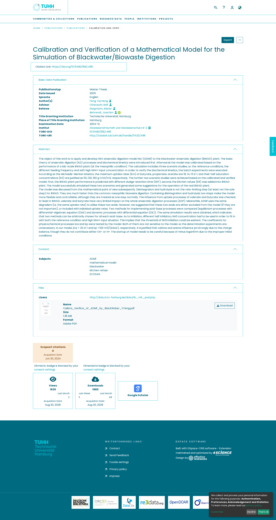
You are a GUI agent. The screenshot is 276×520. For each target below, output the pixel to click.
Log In (232, 7)
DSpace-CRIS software (202, 448)
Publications (87, 18)
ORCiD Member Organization (106, 502)
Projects (166, 18)
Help (224, 7)
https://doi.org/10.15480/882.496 (72, 67)
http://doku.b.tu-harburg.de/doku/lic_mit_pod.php (122, 297)
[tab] (138, 80)
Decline (251, 511)
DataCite (128, 502)
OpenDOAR (179, 502)
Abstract (44, 149)
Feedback (273, 146)
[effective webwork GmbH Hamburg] (198, 458)
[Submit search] (216, 7)
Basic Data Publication (52, 80)
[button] (240, 8)
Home (37, 28)
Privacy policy (118, 469)
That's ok (263, 511)
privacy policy (253, 505)
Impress (114, 476)
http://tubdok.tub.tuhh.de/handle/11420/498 (118, 135)
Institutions (147, 18)
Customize (217, 511)
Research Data (111, 18)
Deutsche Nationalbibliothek (80, 502)
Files (41, 288)
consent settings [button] (44, 369)
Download (226, 305)
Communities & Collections (54, 18)
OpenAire (203, 502)
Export (228, 40)
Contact (114, 448)
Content (43, 249)
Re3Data (152, 502)
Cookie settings (119, 462)
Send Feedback (119, 455)
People (129, 18)
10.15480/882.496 (100, 132)
